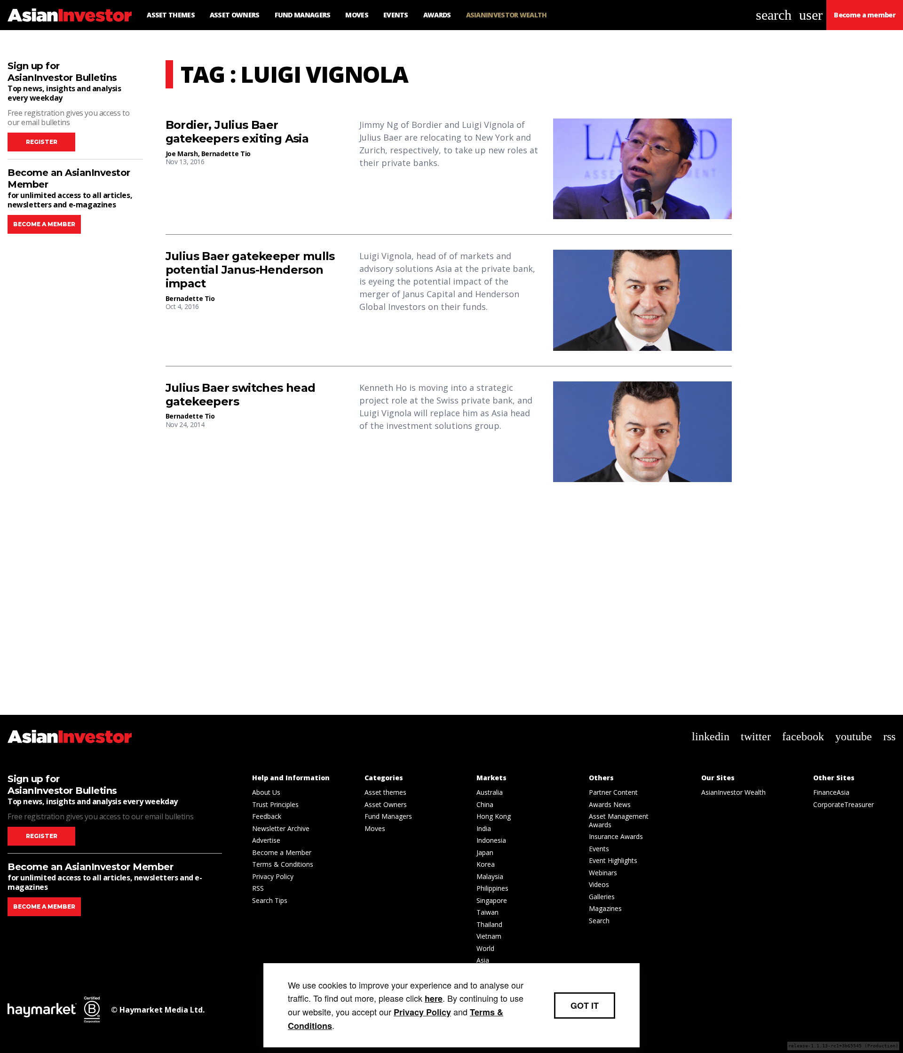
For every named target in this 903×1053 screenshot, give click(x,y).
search (774, 15)
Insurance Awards (616, 836)
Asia (482, 960)
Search (599, 920)
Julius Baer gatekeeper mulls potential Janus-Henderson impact (250, 270)
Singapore (491, 900)
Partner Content (613, 792)
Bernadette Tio (226, 153)
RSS (258, 888)
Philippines (492, 888)
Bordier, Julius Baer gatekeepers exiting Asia (237, 132)
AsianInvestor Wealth (733, 792)
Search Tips (269, 900)
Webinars (603, 872)
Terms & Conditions (282, 864)
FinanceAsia (831, 792)
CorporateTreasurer (843, 804)
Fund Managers (388, 816)
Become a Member (281, 852)
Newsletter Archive (280, 828)
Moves (374, 828)
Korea (485, 864)
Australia (489, 792)
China (484, 804)
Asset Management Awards (619, 820)
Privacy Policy (272, 876)
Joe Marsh (182, 153)
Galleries (602, 896)
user (811, 15)
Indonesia (491, 840)
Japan (484, 852)
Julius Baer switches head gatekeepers (241, 394)
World (485, 948)
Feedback (266, 816)
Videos (599, 884)
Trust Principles (275, 804)
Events (599, 848)
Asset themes (385, 792)
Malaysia (489, 876)
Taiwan (487, 912)
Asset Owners (385, 804)
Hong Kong (493, 816)
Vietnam (488, 936)
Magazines (605, 908)
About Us (266, 792)
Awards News (610, 804)
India (483, 828)
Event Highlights (613, 860)
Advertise (266, 840)
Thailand (489, 924)
